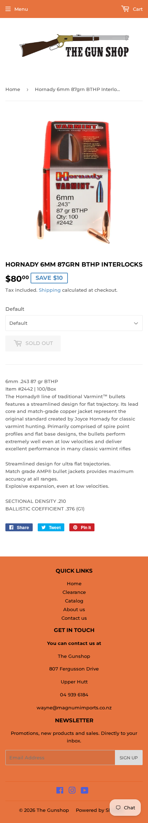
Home (12, 89)
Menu (21, 9)
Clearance (74, 592)
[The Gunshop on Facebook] (60, 791)
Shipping (50, 290)
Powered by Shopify (100, 810)
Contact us (74, 618)
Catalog (74, 601)
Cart (137, 9)
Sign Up (129, 757)
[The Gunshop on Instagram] (72, 791)
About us (74, 609)
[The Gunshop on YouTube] (84, 791)
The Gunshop (53, 810)
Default (14, 309)
